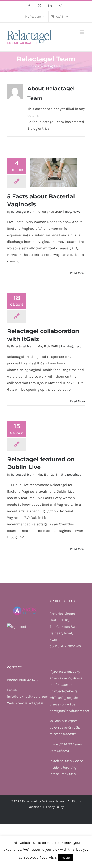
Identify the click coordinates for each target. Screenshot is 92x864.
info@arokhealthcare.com (27, 696)
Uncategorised (71, 346)
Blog (68, 211)
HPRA (69, 761)
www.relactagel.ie (30, 703)
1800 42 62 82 (30, 680)
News (76, 211)
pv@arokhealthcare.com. (71, 711)
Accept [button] (65, 857)
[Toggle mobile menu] (82, 32)
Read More (77, 273)
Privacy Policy (54, 807)
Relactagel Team (22, 211)
